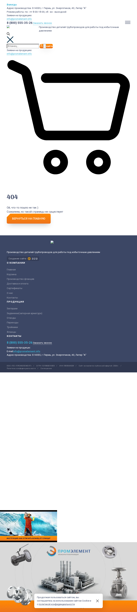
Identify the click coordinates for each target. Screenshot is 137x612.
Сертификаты (14, 288)
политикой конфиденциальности (57, 604)
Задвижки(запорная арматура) (24, 313)
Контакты (12, 297)
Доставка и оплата (17, 283)
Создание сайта (17, 258)
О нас (10, 293)
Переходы (12, 322)
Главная (11, 269)
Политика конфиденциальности (21, 368)
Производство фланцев (20, 278)
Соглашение (46, 368)
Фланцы (11, 331)
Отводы (11, 317)
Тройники (12, 327)
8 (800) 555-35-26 (19, 23)
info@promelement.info (19, 18)
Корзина (11, 274)
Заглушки (12, 308)
